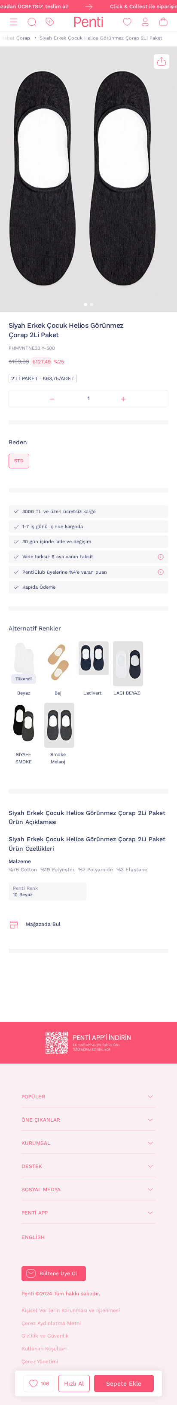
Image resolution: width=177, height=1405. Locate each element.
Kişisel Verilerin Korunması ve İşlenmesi (70, 1310)
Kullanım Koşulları (44, 1349)
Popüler (33, 1097)
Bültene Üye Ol (58, 1273)
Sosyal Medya (41, 1190)
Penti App (34, 1213)
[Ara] (32, 22)
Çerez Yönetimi (39, 1362)
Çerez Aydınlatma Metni (51, 1323)
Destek (31, 1166)
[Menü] (14, 22)
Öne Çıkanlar (40, 1120)
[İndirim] (50, 22)
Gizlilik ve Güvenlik (45, 1336)
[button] (85, 304)
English (33, 1237)
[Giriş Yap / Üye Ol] (145, 22)
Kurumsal (35, 1143)
